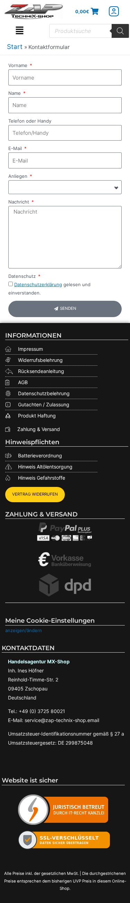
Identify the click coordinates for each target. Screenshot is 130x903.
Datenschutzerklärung (38, 284)
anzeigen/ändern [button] (23, 630)
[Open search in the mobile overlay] (89, 31)
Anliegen (18, 176)
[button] (19, 31)
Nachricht (19, 202)
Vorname (18, 65)
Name (15, 93)
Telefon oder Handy (29, 121)
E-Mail (15, 148)
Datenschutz (22, 276)
